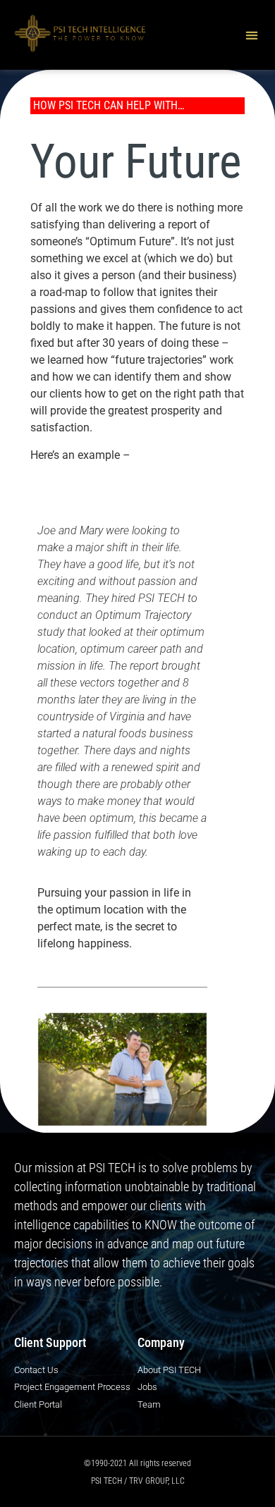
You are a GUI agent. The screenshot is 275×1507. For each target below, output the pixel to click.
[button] (251, 34)
